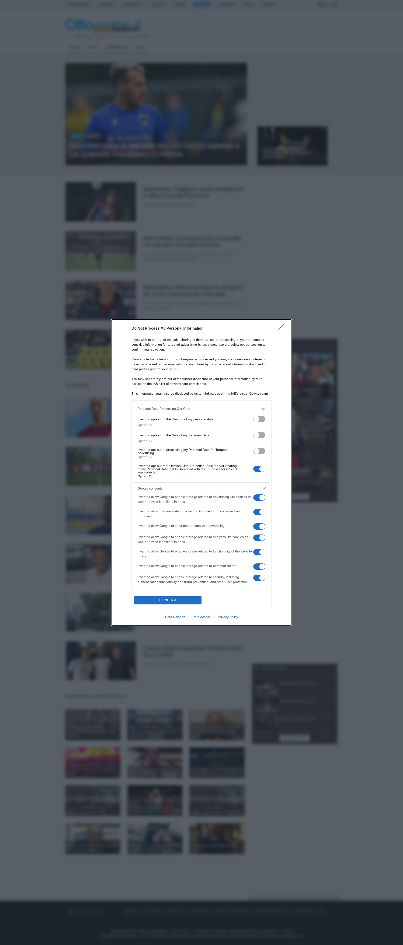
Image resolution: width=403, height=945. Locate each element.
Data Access (201, 617)
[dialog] (201, 473)
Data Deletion (175, 617)
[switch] (259, 419)
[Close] (282, 328)
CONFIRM (168, 600)
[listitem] (201, 408)
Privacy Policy (228, 617)
